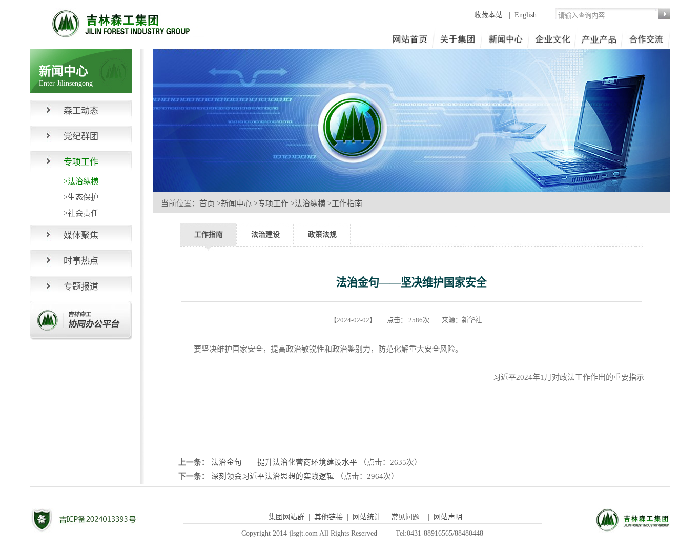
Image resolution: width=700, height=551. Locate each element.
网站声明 (448, 517)
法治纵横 (310, 203)
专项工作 (273, 203)
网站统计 (367, 517)
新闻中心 (236, 203)
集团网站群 (286, 517)
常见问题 (405, 517)
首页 (207, 203)
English (525, 15)
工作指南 (347, 203)
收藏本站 (489, 15)
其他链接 (328, 517)
